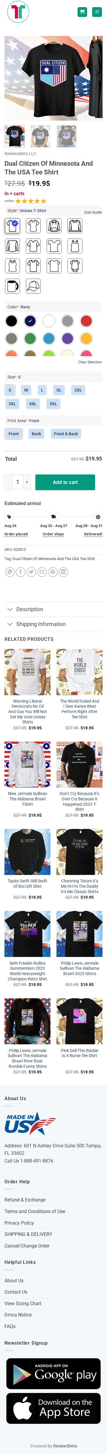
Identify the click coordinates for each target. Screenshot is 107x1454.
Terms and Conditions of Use (34, 1211)
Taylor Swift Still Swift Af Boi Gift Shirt (27, 884)
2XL (78, 390)
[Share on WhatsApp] (10, 572)
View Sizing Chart (22, 1303)
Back (36, 433)
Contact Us (15, 1292)
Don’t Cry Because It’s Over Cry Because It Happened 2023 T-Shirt (79, 801)
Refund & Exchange (24, 1200)
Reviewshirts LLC (20, 153)
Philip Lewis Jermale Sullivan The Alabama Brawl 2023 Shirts (79, 968)
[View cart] (82, 12)
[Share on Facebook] (21, 572)
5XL (53, 403)
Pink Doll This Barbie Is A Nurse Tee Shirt (79, 1053)
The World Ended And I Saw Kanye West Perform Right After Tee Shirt (79, 709)
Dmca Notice (18, 1315)
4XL (33, 403)
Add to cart (65, 482)
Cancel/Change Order (26, 1246)
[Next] (93, 78)
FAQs (9, 1326)
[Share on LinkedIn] (63, 572)
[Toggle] (10, 610)
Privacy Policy (19, 1223)
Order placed (16, 534)
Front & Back (66, 433)
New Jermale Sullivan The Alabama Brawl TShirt (27, 798)
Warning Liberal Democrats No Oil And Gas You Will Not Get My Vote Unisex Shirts (27, 712)
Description (29, 609)
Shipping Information (41, 624)
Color (18, 307)
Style (26, 210)
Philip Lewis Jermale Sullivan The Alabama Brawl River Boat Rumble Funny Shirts (27, 1058)
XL (59, 390)
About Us (13, 1280)
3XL (12, 403)
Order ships (53, 534)
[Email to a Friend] (42, 572)
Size (14, 377)
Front (14, 433)
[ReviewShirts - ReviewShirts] (19, 12)
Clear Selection (90, 362)
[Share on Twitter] (31, 572)
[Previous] (14, 78)
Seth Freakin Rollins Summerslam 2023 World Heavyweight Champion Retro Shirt (27, 971)
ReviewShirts (65, 1446)
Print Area (23, 420)
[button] (97, 12)
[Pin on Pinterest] (53, 572)
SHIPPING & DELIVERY (28, 1234)
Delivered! (93, 534)
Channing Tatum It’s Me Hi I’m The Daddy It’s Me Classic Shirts (79, 886)
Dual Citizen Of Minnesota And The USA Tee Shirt (53, 558)
